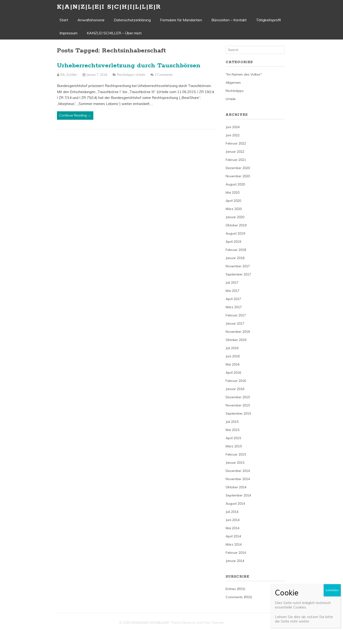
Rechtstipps (125, 74)
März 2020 (234, 209)
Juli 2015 (232, 422)
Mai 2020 (232, 192)
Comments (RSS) (239, 597)
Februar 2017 (236, 315)
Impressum (68, 33)
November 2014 (238, 479)
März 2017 (234, 307)
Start (64, 20)
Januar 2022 (235, 151)
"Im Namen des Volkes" (244, 74)
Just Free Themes (210, 622)
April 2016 (233, 372)
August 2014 (235, 503)
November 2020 (238, 176)
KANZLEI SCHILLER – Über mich (114, 33)
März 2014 (234, 544)
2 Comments (164, 74)
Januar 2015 (235, 462)
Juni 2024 (233, 127)
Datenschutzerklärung (132, 20)
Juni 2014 (233, 520)
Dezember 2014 (238, 471)
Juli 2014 (232, 512)
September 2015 (238, 413)
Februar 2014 (236, 552)
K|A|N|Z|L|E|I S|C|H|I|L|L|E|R (109, 7)
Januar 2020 (235, 217)
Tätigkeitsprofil (268, 20)
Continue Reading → (75, 115)
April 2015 (233, 438)
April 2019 (233, 241)
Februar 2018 (236, 250)
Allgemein (233, 82)
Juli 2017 (232, 282)
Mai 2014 (232, 528)
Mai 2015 (232, 430)
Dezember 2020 (238, 168)
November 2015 (238, 405)
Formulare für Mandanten (181, 20)
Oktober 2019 (236, 225)
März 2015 (234, 446)
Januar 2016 (235, 389)
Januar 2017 (235, 323)
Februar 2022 (236, 143)
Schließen (332, 590)
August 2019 (235, 233)
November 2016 (238, 331)
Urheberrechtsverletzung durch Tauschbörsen (128, 66)
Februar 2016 (236, 381)
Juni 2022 (233, 135)
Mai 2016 (232, 364)
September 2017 (238, 274)
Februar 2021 (236, 160)
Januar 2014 (235, 561)
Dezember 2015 (238, 397)
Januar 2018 (235, 258)
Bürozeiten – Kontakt (229, 20)
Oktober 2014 (236, 487)
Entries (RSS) (235, 589)
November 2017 (238, 266)
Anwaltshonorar (91, 20)
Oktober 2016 (236, 340)
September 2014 (238, 495)
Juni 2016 (233, 356)
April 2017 (233, 299)
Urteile (140, 74)
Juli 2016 (232, 348)
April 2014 (233, 536)
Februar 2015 (236, 454)
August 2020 (235, 184)
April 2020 (233, 201)
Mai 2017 (232, 291)
